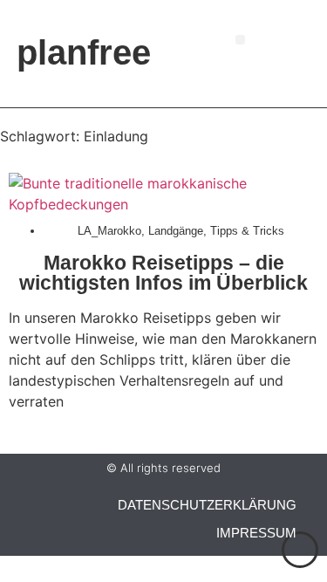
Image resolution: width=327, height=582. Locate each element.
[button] (240, 40)
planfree (84, 52)
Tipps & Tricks (247, 230)
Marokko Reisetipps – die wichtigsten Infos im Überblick (163, 272)
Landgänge (175, 230)
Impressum (256, 532)
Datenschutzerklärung (207, 504)
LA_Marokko (109, 230)
